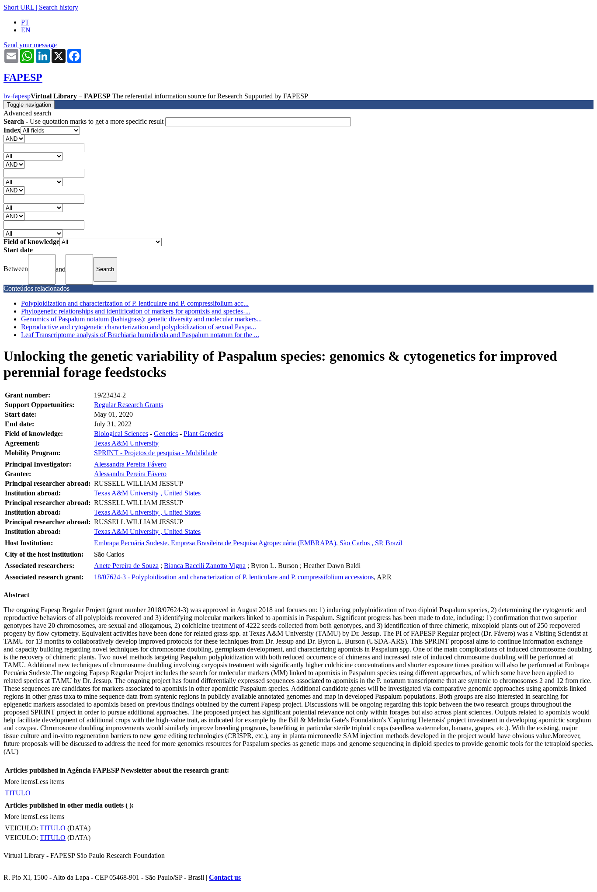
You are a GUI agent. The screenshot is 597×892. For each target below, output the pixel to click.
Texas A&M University (126, 443)
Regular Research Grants (128, 404)
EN (26, 30)
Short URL (18, 7)
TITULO (18, 793)
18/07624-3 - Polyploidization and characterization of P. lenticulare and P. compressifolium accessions (234, 577)
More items (19, 781)
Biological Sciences (121, 433)
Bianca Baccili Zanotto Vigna (205, 565)
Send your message (30, 45)
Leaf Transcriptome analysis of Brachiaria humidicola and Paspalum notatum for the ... (140, 334)
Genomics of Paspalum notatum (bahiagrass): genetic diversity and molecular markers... (141, 319)
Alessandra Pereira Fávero (130, 464)
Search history (58, 7)
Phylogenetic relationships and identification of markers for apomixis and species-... (135, 311)
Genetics (166, 433)
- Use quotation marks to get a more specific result (84, 121)
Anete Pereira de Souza (126, 565)
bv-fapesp (17, 96)
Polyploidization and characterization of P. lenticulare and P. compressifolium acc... (135, 303)
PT (25, 22)
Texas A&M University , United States (147, 493)
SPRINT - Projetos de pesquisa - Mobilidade (155, 452)
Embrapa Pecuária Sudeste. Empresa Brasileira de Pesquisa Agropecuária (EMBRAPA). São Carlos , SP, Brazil (248, 543)
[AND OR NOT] (14, 138)
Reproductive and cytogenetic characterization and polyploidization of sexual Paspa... (138, 327)
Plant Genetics (203, 433)
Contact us (225, 877)
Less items (49, 781)
